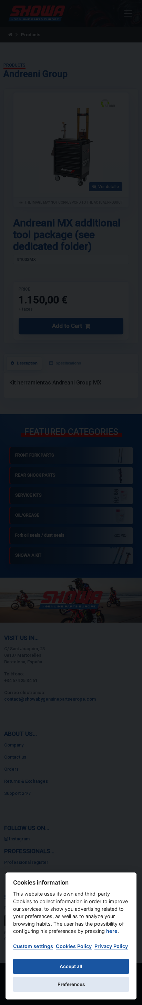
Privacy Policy (111, 946)
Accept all (71, 966)
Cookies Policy (74, 946)
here (112, 931)
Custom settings (33, 946)
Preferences (71, 984)
